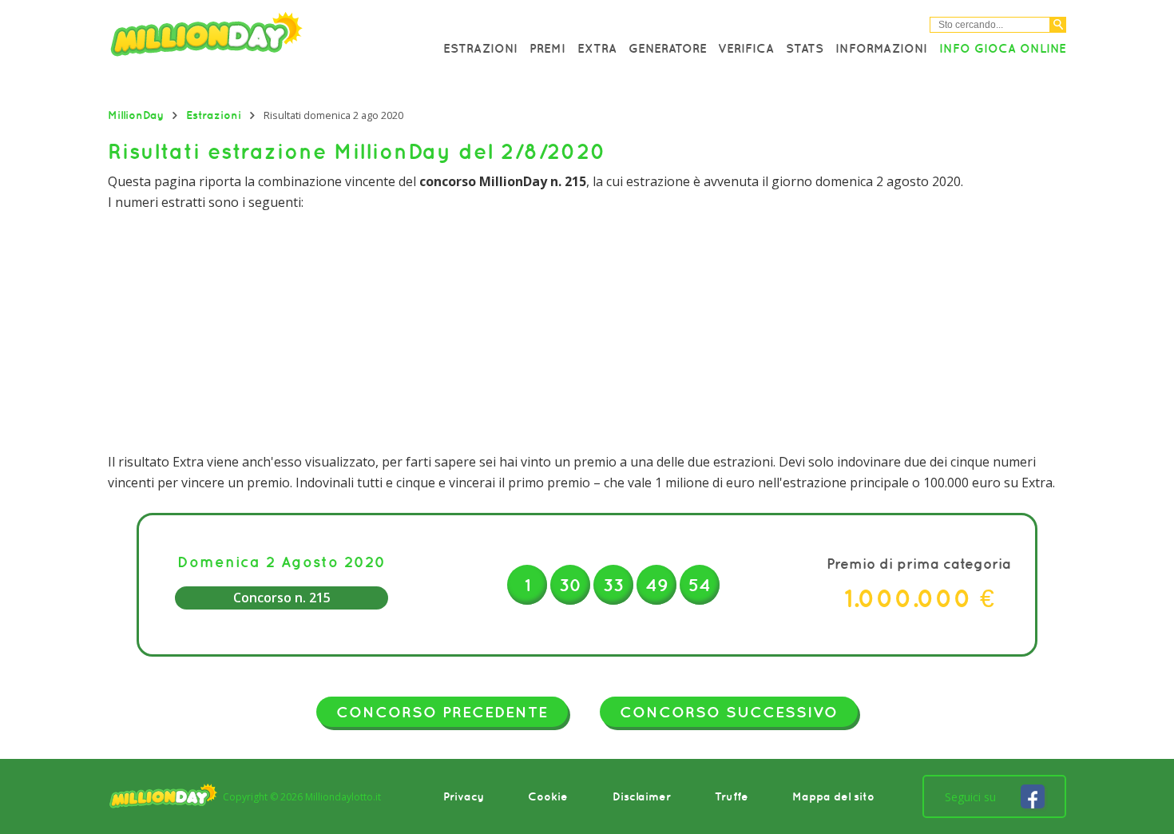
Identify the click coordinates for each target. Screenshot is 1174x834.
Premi (547, 48)
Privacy (463, 796)
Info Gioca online (1002, 48)
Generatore (668, 48)
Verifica (746, 48)
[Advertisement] (587, 332)
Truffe (731, 796)
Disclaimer (642, 796)
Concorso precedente (442, 712)
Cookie (548, 796)
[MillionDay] (251, 38)
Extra (597, 48)
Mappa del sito (833, 796)
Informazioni (881, 48)
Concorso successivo (729, 712)
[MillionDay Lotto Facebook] (1033, 796)
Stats (804, 48)
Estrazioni (480, 48)
